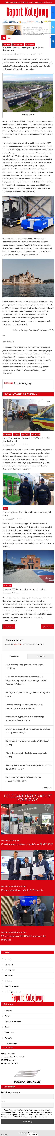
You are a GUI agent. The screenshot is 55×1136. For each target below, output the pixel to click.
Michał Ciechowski (21, 519)
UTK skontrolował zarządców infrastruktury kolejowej (10, 627)
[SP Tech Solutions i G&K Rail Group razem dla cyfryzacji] (27, 911)
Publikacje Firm (11, 1043)
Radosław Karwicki (20, 593)
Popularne (14, 656)
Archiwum (9, 975)
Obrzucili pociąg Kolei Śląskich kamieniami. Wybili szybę (27, 514)
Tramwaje (25, 434)
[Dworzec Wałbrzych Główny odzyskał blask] (28, 566)
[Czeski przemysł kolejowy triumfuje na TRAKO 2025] (27, 819)
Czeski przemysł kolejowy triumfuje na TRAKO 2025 (27, 844)
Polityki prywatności (13, 992)
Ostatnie (41, 656)
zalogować (17, 644)
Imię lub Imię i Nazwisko (10, 1092)
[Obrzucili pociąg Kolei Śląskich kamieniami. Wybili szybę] (28, 489)
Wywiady (8, 1010)
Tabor (5, 508)
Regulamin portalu (12, 986)
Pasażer (16, 434)
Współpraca (10, 970)
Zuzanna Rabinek (22, 445)
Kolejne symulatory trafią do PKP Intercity (22, 890)
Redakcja (8, 959)
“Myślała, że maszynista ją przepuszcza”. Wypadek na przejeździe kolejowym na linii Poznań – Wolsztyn (26, 680)
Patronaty (9, 964)
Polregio (8, 1038)
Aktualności (7, 434)
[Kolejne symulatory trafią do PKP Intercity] (27, 865)
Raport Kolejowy (23, 54)
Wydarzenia (30, 45)
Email (3, 1101)
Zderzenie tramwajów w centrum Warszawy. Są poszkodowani (26, 440)
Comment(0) (37, 54)
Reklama (8, 981)
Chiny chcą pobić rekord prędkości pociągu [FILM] (48, 627)
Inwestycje (7, 45)
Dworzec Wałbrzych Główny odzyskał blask (24, 589)
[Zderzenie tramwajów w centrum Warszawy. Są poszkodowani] (28, 415)
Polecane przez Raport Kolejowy (28, 798)
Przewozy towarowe (13, 1021)
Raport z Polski (18, 45)
